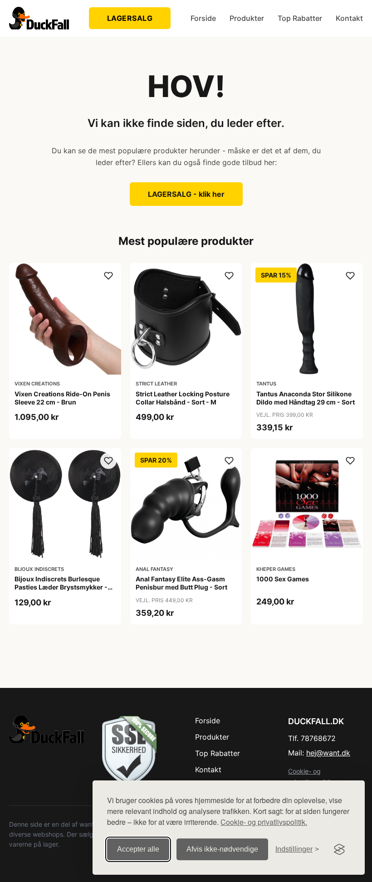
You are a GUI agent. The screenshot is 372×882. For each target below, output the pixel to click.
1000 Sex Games (282, 579)
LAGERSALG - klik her (186, 194)
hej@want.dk (328, 752)
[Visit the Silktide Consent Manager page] (339, 849)
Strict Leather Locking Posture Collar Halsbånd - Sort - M (183, 398)
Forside (203, 18)
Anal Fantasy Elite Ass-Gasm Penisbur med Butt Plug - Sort (181, 583)
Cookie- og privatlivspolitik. (263, 822)
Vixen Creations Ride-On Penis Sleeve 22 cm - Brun (62, 398)
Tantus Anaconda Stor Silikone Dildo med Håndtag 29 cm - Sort (305, 398)
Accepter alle (138, 849)
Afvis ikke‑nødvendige (222, 849)
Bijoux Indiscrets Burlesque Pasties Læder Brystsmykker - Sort (61, 587)
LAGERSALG (130, 18)
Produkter (247, 18)
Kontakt (349, 18)
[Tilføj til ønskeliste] (108, 276)
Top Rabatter (300, 18)
